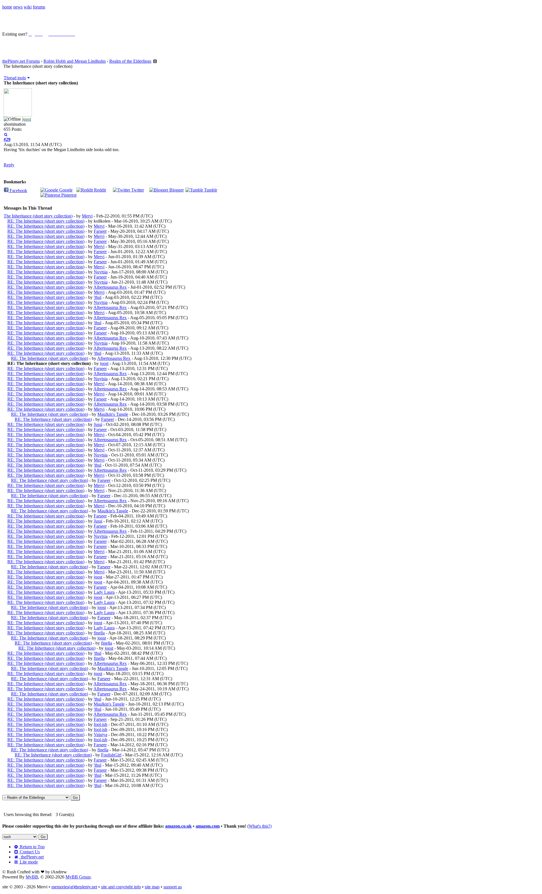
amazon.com (208, 826)
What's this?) (260, 826)
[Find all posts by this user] (6, 134)
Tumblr (210, 190)
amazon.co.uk (178, 826)
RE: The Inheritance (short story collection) (45, 221)
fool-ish (100, 724)
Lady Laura (104, 592)
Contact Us (29, 851)
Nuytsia (101, 271)
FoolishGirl (111, 754)
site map (152, 886)
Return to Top (32, 846)
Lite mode (28, 862)
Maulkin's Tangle (112, 414)
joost (104, 363)
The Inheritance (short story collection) (38, 216)
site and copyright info (121, 886)
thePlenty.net (31, 856)
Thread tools (15, 77)
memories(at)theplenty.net (74, 886)
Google (65, 190)
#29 (7, 139)
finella (99, 632)
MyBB (32, 877)
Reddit (99, 190)
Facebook (17, 190)
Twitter (137, 190)
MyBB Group (78, 877)
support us (172, 886)
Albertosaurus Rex (110, 287)
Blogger (176, 190)
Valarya (100, 734)
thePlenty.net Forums (21, 61)
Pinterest (68, 195)
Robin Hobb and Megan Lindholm (74, 61)
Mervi (87, 216)
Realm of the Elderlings (130, 61)
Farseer (100, 231)
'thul (97, 297)
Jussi (98, 424)
